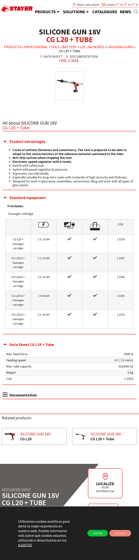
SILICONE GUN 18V (35, 433)
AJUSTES (25, 545)
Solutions (74, 11)
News (125, 11)
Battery (69, 47)
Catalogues (104, 11)
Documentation (23, 395)
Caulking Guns (120, 47)
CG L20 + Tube (102, 438)
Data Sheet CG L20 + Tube (31, 344)
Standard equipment (27, 197)
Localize (105, 483)
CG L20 (25, 438)
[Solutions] (87, 12)
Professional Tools (41, 47)
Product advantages (27, 141)
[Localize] (105, 476)
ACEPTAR (97, 533)
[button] (69, 141)
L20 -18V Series (92, 47)
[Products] (58, 12)
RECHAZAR (120, 533)
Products (45, 11)
